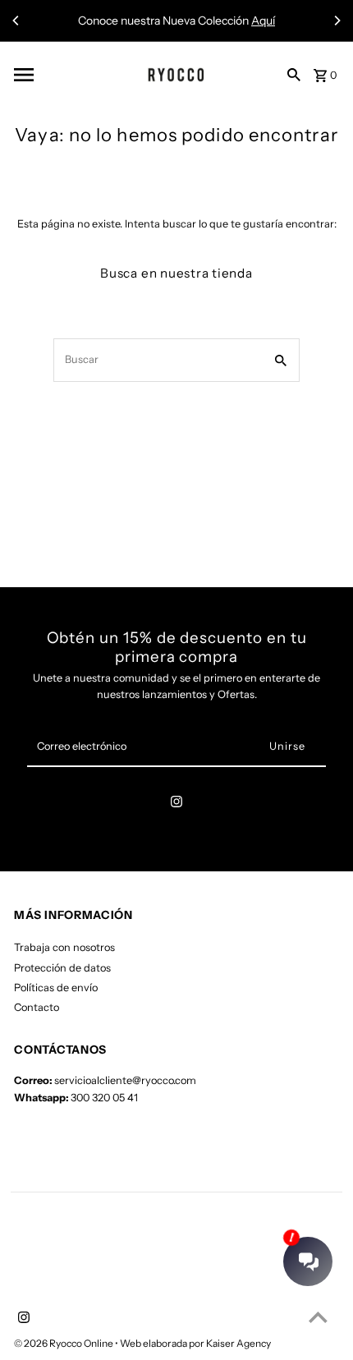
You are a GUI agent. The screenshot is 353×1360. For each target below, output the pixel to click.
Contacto (36, 1007)
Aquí (263, 20)
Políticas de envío (56, 987)
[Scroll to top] (318, 1316)
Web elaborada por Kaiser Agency (195, 1343)
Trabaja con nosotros (64, 947)
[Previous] (16, 20)
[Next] (336, 20)
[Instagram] (176, 804)
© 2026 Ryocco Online (64, 1343)
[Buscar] (293, 73)
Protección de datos (62, 968)
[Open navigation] (58, 74)
